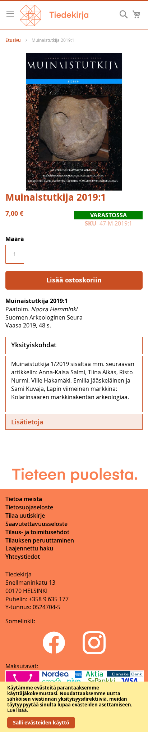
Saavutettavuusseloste (36, 524)
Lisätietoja (27, 422)
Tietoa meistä (23, 499)
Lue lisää (17, 710)
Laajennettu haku (29, 548)
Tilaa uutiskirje (25, 515)
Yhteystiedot (22, 557)
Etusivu (13, 40)
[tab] (74, 345)
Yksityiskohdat (33, 344)
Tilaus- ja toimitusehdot (37, 532)
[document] (74, 706)
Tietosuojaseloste (29, 507)
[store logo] (54, 15)
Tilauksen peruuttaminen (39, 540)
